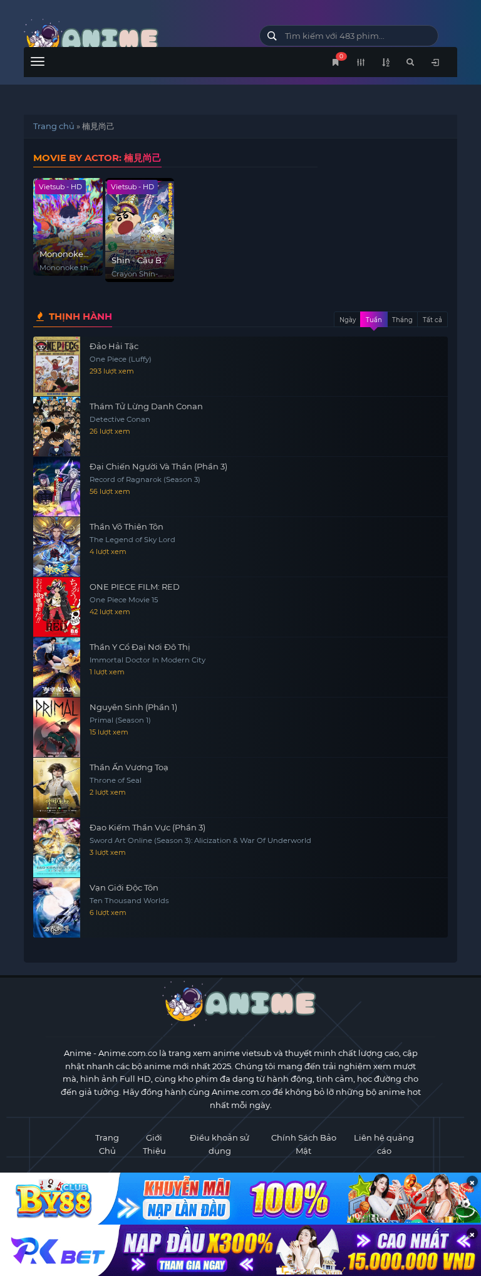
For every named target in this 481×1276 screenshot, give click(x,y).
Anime (77, 1053)
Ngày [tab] (347, 320)
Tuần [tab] (374, 320)
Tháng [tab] (402, 320)
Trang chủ (54, 126)
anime (132, 39)
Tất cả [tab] (432, 320)
